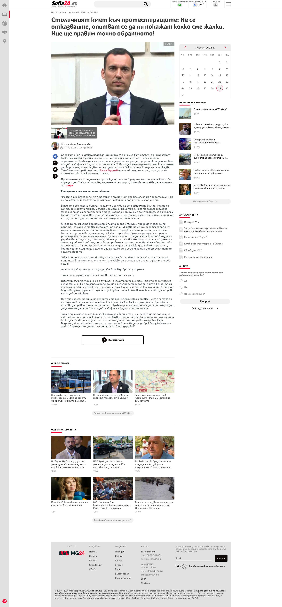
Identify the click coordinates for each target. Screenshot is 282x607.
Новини (93, 551)
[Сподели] (55, 169)
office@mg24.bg (150, 574)
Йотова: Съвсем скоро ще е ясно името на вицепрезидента (69, 504)
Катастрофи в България (198, 257)
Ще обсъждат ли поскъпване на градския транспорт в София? (110, 396)
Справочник (95, 565)
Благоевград (122, 573)
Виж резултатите (202, 308)
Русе (117, 569)
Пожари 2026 (191, 222)
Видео (92, 560)
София (118, 556)
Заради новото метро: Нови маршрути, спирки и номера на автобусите (152, 398)
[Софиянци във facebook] (178, 566)
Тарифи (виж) (148, 567)
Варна (118, 560)
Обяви (92, 569)
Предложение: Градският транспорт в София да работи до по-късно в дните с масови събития (68, 398)
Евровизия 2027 (193, 250)
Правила (145, 583)
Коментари (114, 339)
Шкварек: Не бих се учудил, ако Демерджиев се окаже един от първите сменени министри (68, 464)
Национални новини (65, 12)
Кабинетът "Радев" (195, 237)
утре (69, 185)
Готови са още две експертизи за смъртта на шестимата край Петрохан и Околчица (154, 505)
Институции (89, 12)
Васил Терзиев (109, 170)
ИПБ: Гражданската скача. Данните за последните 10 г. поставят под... (210, 156)
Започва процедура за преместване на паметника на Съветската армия (205, 229)
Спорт (93, 556)
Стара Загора (122, 578)
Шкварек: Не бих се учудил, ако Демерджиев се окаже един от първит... (211, 126)
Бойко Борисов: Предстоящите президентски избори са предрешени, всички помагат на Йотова (153, 464)
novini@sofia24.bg (151, 559)
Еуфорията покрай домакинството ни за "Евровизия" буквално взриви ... (211, 141)
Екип (143, 578)
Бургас (119, 565)
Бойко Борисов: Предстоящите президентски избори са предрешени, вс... (212, 171)
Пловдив (120, 551)
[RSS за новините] (184, 566)
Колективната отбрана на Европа (203, 243)
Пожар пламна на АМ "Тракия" (210, 109)
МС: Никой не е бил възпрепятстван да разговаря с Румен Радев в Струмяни (111, 505)
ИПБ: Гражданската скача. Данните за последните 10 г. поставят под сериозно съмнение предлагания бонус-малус (110, 464)
